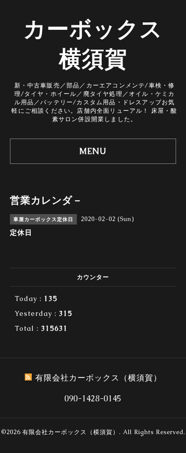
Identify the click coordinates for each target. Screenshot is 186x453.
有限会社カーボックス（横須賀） (70, 432)
